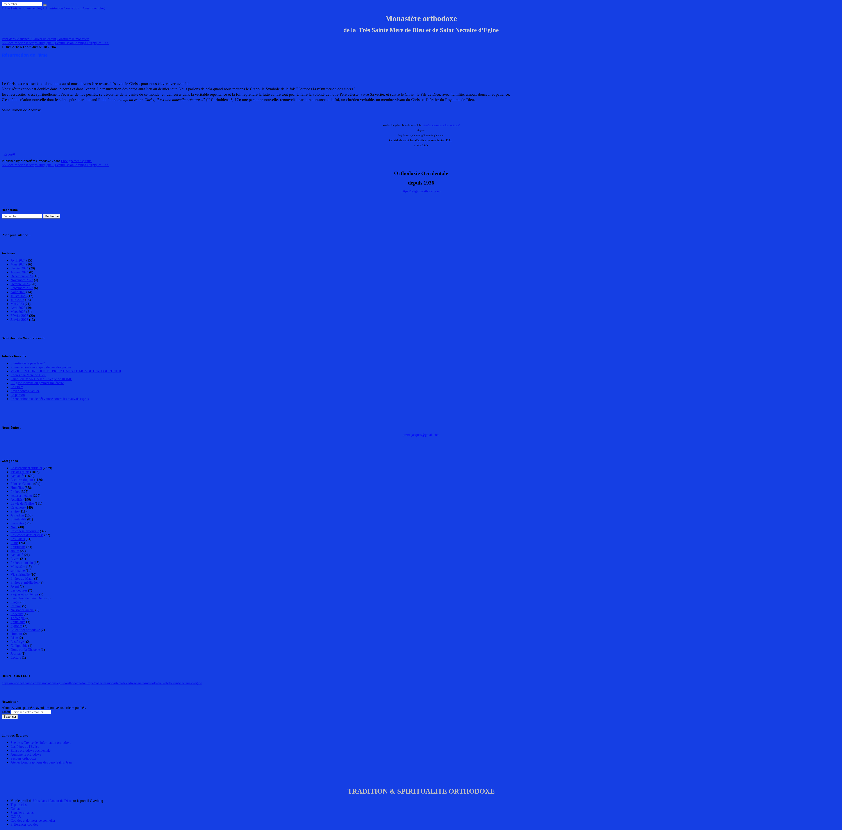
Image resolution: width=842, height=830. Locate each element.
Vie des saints (20, 472)
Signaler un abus (22, 812)
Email (6, 712)
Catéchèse (18, 507)
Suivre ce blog (32, 8)
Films (14, 543)
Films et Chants (21, 484)
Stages (15, 602)
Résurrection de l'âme (25, 55)
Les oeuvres (19, 590)
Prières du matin (22, 563)
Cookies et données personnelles (33, 820)
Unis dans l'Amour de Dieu (52, 801)
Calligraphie (19, 645)
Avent (15, 586)
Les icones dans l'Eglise (27, 535)
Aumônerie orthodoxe (26, 754)
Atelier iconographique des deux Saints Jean (41, 762)
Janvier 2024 (19, 272)
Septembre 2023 (22, 288)
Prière (15, 511)
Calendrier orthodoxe (25, 630)
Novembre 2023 (22, 280)
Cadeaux (17, 614)
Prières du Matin (22, 578)
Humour (16, 634)
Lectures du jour (22, 480)
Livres (15, 559)
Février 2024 (19, 268)
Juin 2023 (17, 300)
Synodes (16, 626)
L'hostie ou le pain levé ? (28, 363)
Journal (16, 653)
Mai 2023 (17, 304)
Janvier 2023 (19, 319)
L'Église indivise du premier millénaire (37, 383)
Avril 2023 (18, 308)
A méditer (17, 515)
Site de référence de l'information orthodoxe (41, 742)
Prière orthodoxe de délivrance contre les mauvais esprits (50, 399)
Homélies (17, 487)
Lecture (16, 657)
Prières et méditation (25, 582)
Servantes (17, 523)
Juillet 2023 (19, 296)
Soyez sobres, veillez (25, 391)
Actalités (17, 499)
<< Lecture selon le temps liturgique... (28, 43)
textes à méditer (21, 495)
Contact (16, 808)
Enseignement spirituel (76, 161)
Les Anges (18, 642)
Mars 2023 (18, 312)
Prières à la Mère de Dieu (28, 375)
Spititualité (18, 622)
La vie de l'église (22, 503)
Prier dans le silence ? (17, 39)
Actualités (17, 476)
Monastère (18, 566)
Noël (14, 527)
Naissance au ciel (22, 610)
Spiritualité (18, 547)
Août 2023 (18, 292)
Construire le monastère (73, 39)
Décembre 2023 (22, 276)
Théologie (18, 618)
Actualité (17, 555)
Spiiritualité (18, 519)
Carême (16, 606)
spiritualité (18, 570)
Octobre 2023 (20, 284)
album (15, 551)
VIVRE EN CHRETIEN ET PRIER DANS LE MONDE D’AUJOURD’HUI (66, 371)
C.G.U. (16, 816)
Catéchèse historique (25, 531)
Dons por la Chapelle (25, 649)
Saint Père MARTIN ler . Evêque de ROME (41, 379)
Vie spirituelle (20, 574)
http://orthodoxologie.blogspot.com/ (441, 125)
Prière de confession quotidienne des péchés (41, 367)
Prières (15, 491)
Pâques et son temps (24, 594)
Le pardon (18, 395)
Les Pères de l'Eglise (25, 746)
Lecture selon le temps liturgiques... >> (82, 43)
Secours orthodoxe (23, 758)
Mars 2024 (18, 264)
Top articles (19, 805)
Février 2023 (19, 315)
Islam (14, 638)
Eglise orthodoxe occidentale (30, 750)
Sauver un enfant (44, 39)
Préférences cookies (24, 824)
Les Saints (18, 539)
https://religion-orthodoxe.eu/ (421, 191)
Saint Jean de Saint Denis (28, 598)
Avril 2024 (18, 260)
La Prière (17, 387)
